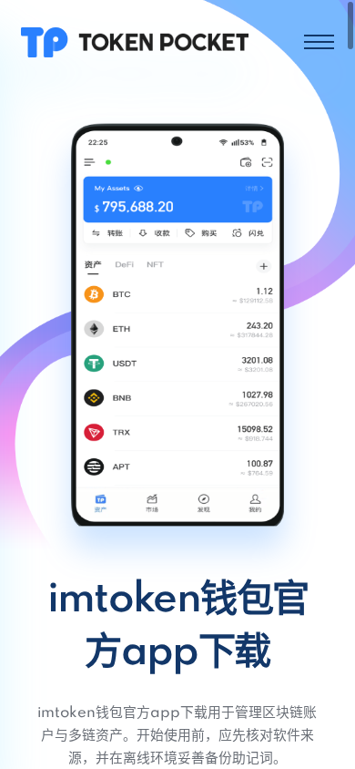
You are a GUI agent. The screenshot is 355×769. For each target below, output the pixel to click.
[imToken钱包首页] (134, 41)
